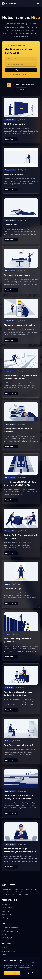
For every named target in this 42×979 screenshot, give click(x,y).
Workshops (6, 934)
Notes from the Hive (9, 951)
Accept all (12, 973)
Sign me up (19, 70)
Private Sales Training (9, 938)
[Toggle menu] (38, 3)
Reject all (29, 973)
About (4, 954)
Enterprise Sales (28, 85)
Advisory (5, 918)
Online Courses (7, 907)
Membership (6, 904)
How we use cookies (22, 968)
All (9, 85)
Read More (9, 139)
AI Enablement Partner (10, 928)
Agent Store (6, 911)
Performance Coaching (10, 931)
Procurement (21, 89)
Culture (16, 85)
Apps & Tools (6, 914)
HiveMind (5, 948)
